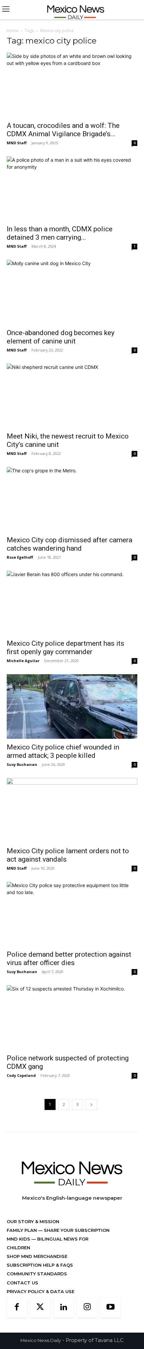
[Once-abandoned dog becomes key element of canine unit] (72, 292)
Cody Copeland (21, 1075)
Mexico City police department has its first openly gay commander (65, 647)
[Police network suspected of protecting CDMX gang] (72, 1017)
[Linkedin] (64, 1307)
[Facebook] (17, 1307)
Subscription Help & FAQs (40, 1265)
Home (12, 30)
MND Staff (17, 142)
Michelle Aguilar (23, 660)
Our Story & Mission (33, 1221)
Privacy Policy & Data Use (40, 1291)
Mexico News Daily (40, 1340)
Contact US (22, 1282)
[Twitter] (40, 1307)
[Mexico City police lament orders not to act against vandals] (72, 810)
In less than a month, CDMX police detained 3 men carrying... (60, 233)
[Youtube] (110, 1307)
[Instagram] (87, 1307)
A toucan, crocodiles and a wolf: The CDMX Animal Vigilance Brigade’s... (63, 130)
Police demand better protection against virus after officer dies (69, 958)
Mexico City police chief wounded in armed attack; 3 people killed (63, 751)
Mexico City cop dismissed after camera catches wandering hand (69, 544)
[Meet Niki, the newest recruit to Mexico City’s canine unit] (72, 396)
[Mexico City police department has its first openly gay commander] (72, 603)
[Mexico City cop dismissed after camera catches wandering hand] (72, 499)
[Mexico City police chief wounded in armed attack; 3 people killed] (72, 706)
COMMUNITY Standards (37, 1273)
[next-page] (91, 1104)
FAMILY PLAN (22, 1230)
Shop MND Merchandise (37, 1256)
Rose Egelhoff (20, 557)
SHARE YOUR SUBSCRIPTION (76, 1230)
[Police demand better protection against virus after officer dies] (72, 914)
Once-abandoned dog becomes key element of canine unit (61, 337)
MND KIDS (19, 1239)
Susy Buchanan (22, 764)
